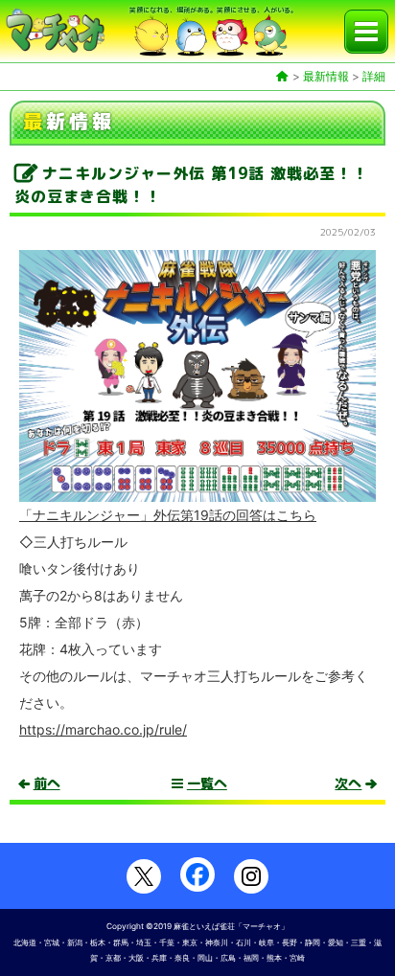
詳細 (373, 76)
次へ (348, 783)
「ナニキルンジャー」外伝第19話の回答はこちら (167, 515)
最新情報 (326, 76)
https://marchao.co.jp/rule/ (103, 729)
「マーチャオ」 (262, 926)
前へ (47, 783)
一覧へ (207, 783)
